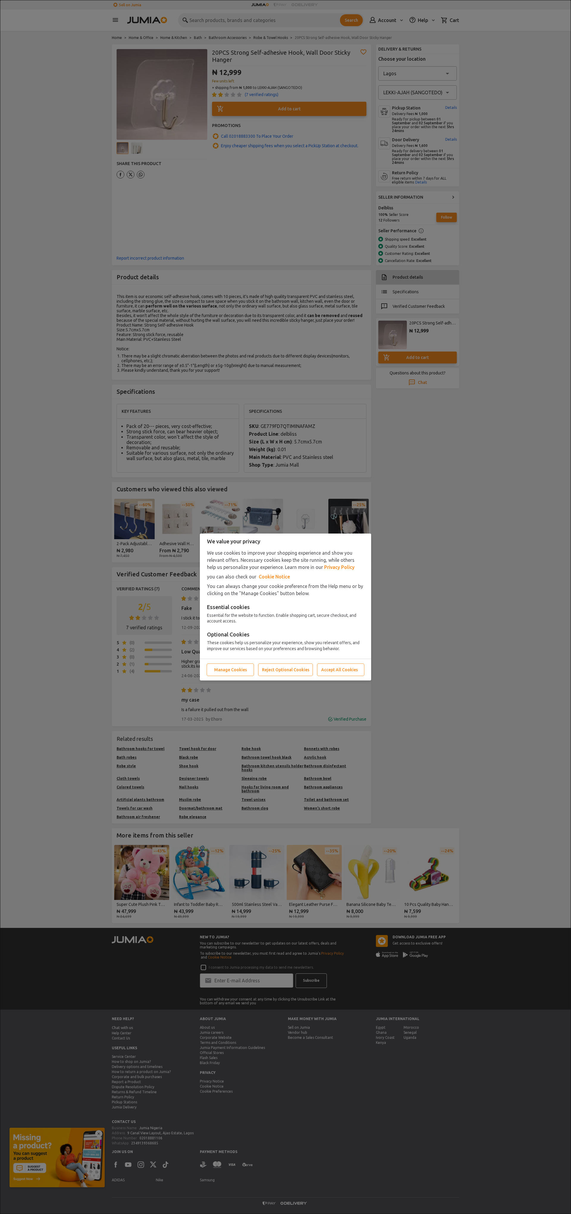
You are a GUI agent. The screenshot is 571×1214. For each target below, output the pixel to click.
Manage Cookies (230, 669)
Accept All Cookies (339, 669)
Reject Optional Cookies (285, 669)
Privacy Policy (339, 567)
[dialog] (285, 607)
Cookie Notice (274, 576)
